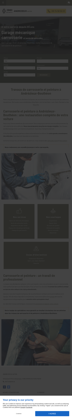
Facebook (29, 407)
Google (22, 407)
